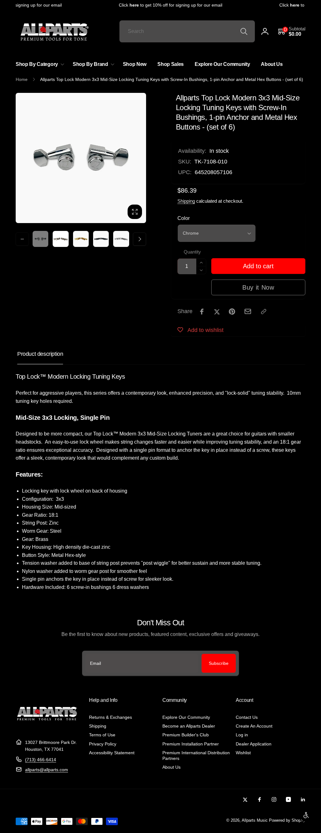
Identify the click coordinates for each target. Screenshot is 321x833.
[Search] (244, 31)
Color (183, 218)
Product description (40, 354)
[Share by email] (248, 311)
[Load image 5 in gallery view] (121, 239)
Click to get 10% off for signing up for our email (166, 5)
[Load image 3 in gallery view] (81, 239)
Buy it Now (258, 287)
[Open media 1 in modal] (81, 158)
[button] (291, 31)
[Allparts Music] (47, 726)
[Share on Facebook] (202, 311)
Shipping (186, 201)
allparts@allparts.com (46, 769)
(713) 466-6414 (40, 759)
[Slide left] (22, 239)
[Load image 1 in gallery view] (40, 239)
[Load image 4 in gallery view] (101, 239)
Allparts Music (255, 820)
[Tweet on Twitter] (217, 311)
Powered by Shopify (287, 820)
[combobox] (187, 31)
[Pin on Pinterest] (232, 311)
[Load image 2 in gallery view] (60, 239)
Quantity (192, 251)
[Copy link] (263, 311)
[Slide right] (139, 239)
